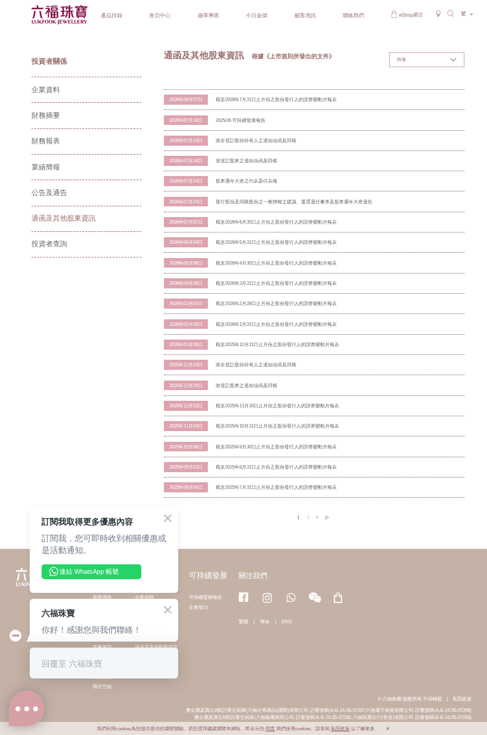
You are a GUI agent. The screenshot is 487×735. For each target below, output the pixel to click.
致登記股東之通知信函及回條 (246, 161)
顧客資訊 (305, 15)
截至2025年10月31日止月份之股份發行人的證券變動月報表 (277, 426)
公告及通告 (49, 192)
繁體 (243, 621)
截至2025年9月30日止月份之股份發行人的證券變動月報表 (276, 447)
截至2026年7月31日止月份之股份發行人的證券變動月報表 (276, 99)
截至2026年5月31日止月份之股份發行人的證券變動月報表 (276, 242)
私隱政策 (462, 699)
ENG (287, 621)
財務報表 (45, 141)
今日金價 (256, 15)
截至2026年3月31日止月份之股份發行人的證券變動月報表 (276, 283)
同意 (270, 728)
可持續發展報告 (205, 597)
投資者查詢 (49, 243)
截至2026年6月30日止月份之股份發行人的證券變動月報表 (276, 222)
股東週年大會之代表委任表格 (246, 181)
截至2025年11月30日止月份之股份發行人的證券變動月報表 (277, 406)
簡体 (265, 621)
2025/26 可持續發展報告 (240, 120)
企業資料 (45, 89)
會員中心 (159, 15)
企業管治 (198, 607)
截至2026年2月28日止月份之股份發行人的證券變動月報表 (276, 303)
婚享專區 (208, 15)
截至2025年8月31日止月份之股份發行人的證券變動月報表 (276, 467)
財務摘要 (45, 115)
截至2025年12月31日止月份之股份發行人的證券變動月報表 (277, 344)
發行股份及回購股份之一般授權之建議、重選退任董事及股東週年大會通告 (294, 202)
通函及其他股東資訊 (63, 218)
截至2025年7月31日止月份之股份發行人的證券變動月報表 (276, 487)
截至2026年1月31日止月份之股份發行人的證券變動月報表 (276, 324)
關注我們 (253, 575)
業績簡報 (45, 167)
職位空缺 (102, 686)
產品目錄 (111, 15)
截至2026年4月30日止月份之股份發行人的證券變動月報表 (276, 263)
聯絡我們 (353, 15)
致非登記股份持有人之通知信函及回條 (256, 140)
